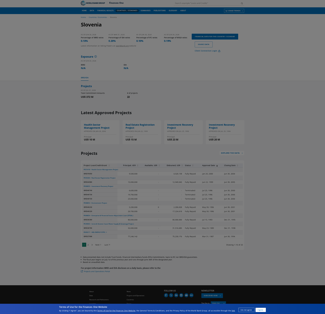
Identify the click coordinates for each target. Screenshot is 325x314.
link (233, 310)
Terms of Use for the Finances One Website (116, 310)
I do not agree (246, 310)
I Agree (260, 310)
